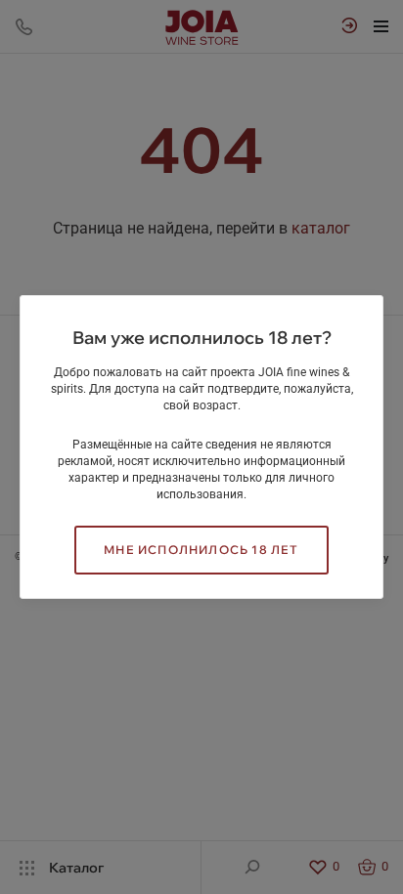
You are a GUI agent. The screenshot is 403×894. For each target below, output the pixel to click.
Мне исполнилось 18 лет (201, 549)
